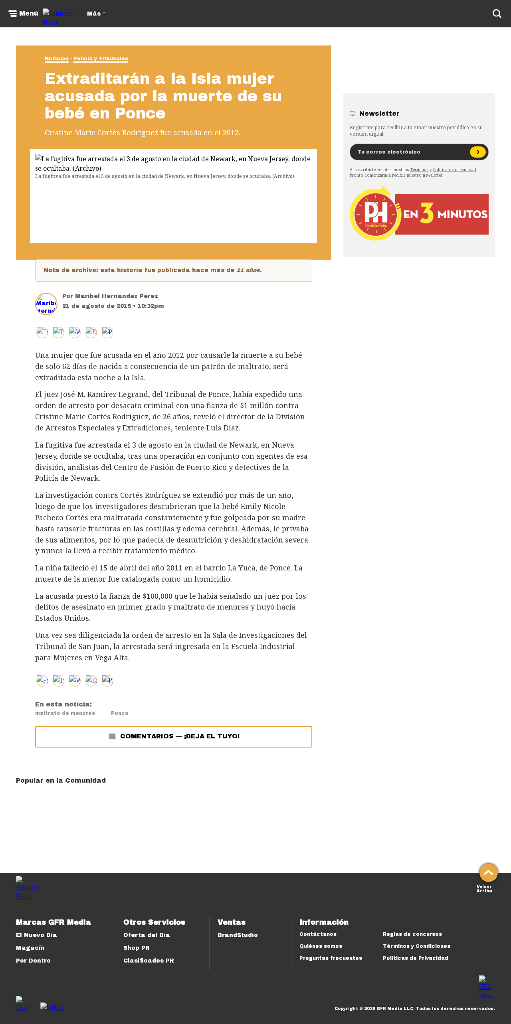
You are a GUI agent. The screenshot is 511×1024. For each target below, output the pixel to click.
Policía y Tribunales (100, 58)
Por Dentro (33, 961)
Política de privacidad (454, 169)
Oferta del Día (146, 935)
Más (94, 14)
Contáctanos (318, 934)
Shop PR (136, 948)
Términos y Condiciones (416, 946)
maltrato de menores (65, 713)
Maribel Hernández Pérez (116, 296)
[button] (58, 332)
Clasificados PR (148, 961)
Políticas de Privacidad (415, 958)
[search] (497, 13)
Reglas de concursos (412, 934)
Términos (419, 169)
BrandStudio (238, 935)
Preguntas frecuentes (330, 958)
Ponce (120, 713)
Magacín (30, 948)
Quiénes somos (320, 946)
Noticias (57, 58)
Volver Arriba (484, 888)
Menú (28, 13)
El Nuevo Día (36, 935)
